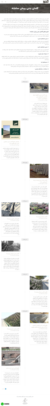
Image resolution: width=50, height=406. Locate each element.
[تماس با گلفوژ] (2, 404)
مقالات (39, 100)
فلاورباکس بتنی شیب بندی (12, 368)
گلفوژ (45, 100)
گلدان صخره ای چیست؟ (41, 216)
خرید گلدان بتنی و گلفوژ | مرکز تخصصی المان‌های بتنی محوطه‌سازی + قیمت (40, 96)
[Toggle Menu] (2, 1)
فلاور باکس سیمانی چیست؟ (40, 292)
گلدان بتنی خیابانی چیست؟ (12, 253)
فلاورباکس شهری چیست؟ (13, 219)
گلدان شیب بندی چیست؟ (13, 329)
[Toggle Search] (5, 1)
